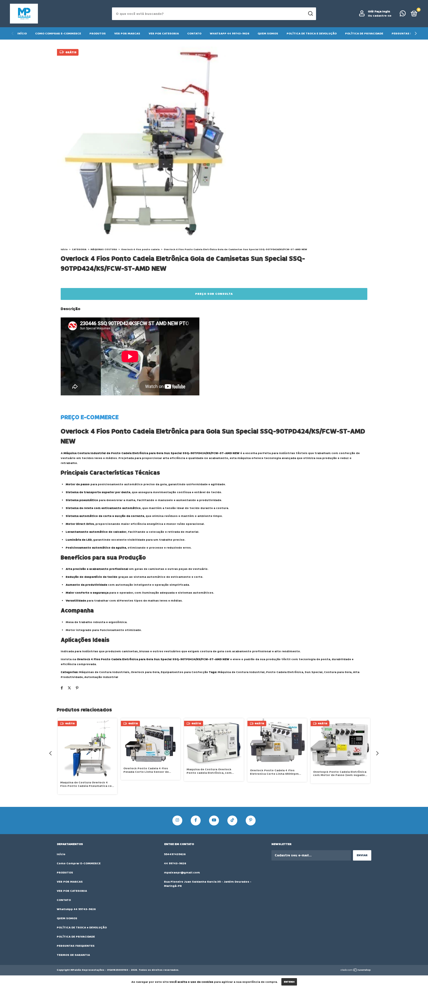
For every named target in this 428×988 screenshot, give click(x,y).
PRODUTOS (97, 33)
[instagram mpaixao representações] (177, 820)
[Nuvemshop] (355, 970)
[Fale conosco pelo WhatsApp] (402, 14)
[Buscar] (310, 13)
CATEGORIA (79, 249)
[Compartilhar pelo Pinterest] (77, 688)
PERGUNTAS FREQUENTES (76, 946)
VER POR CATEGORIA (164, 33)
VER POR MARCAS (127, 33)
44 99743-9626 (175, 863)
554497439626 (175, 854)
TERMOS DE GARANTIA (73, 955)
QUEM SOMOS (268, 33)
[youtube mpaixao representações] (214, 820)
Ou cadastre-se (379, 16)
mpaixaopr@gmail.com (182, 872)
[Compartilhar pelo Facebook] (62, 688)
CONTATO (194, 33)
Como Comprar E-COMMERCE (58, 33)
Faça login (382, 11)
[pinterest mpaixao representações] (251, 820)
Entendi (289, 982)
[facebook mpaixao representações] (196, 820)
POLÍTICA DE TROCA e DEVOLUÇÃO (312, 33)
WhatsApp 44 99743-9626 (229, 33)
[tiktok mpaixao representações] (232, 820)
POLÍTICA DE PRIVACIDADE (364, 33)
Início (22, 33)
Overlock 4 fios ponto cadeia (140, 249)
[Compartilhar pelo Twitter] (69, 688)
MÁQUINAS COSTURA (104, 249)
